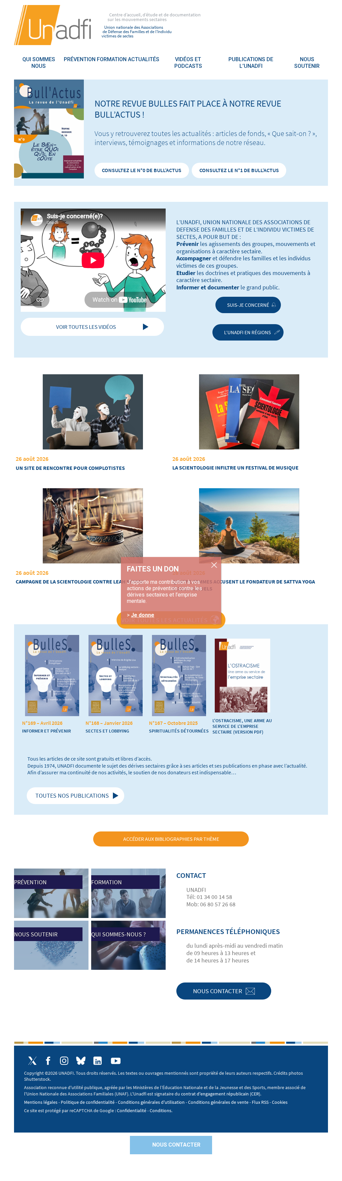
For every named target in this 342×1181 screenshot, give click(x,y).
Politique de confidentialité (88, 1102)
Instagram (64, 1061)
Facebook (48, 1061)
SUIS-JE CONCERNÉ (248, 305)
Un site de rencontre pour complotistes (70, 468)
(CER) (255, 1094)
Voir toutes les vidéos (86, 327)
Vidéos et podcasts (188, 63)
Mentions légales (40, 1102)
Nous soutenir (307, 63)
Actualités (143, 59)
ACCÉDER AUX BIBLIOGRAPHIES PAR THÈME (171, 838)
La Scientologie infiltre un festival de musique (235, 467)
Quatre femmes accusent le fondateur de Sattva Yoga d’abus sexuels (243, 585)
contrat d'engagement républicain (215, 1094)
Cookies (280, 1102)
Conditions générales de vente (218, 1102)
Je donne (142, 615)
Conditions (160, 1110)
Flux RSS (260, 1102)
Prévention (80, 59)
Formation (112, 59)
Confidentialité (131, 1110)
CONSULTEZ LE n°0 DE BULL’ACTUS (141, 170)
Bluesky (81, 1061)
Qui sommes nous (38, 63)
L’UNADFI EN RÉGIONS (248, 332)
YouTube (116, 1061)
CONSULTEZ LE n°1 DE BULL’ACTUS (239, 170)
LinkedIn (98, 1061)
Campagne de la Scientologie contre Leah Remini (80, 581)
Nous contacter (217, 991)
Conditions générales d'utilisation (151, 1102)
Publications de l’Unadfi (250, 63)
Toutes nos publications (72, 795)
